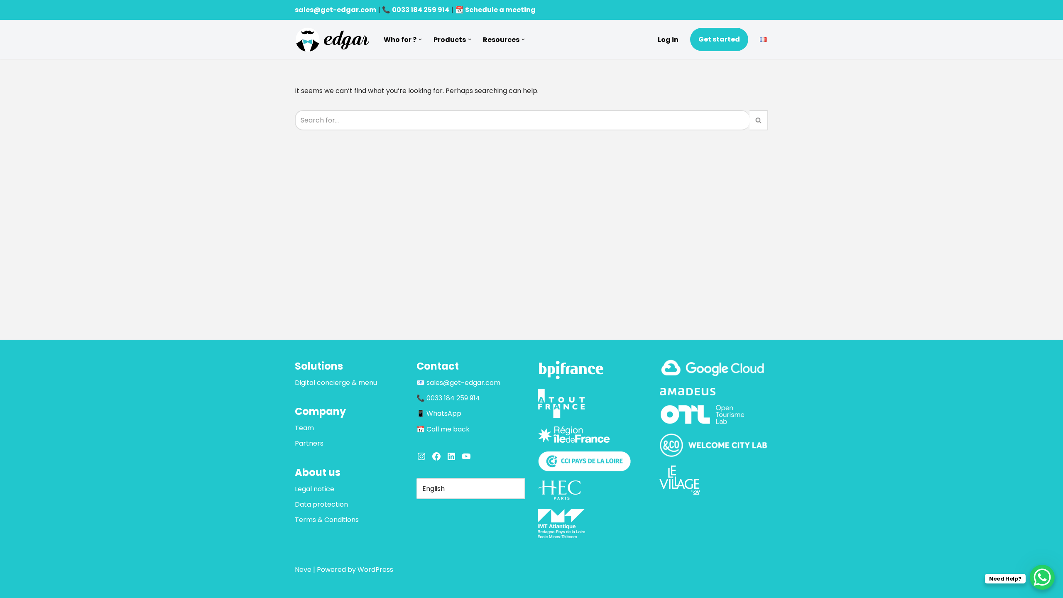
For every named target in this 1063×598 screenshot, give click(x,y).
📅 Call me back (443, 429)
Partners (309, 443)
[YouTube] (466, 456)
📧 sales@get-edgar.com (458, 382)
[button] (420, 39)
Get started (719, 39)
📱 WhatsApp (438, 413)
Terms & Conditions (327, 519)
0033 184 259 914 (420, 10)
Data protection (321, 504)
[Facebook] (436, 456)
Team (304, 428)
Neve (303, 569)
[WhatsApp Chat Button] (1042, 577)
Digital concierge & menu (336, 382)
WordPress (375, 569)
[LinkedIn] (451, 456)
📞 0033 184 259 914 (448, 398)
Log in (668, 39)
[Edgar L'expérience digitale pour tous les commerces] (332, 39)
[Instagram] (421, 456)
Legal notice (314, 489)
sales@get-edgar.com (335, 10)
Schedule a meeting (500, 10)
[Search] (758, 120)
